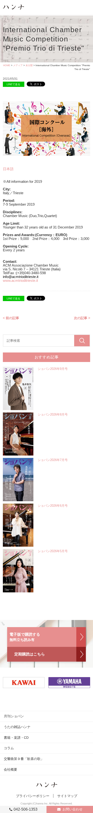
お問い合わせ (72, 809)
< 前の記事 (11, 318)
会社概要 (10, 769)
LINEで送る (13, 84)
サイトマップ (67, 796)
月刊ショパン (14, 716)
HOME (6, 65)
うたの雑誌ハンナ (17, 727)
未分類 (29, 65)
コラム (9, 748)
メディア (18, 65)
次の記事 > (82, 318)
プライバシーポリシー (32, 796)
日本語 (8, 169)
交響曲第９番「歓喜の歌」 (24, 759)
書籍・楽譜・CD (16, 737)
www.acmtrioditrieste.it (20, 280)
